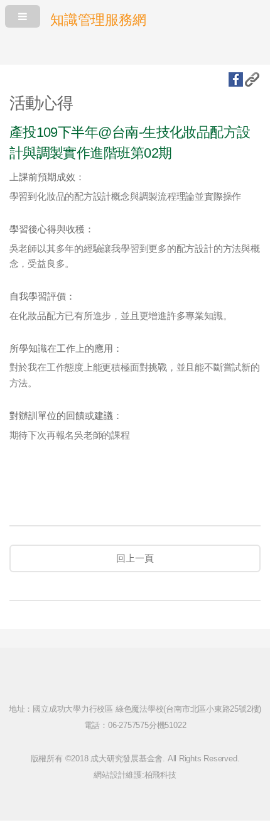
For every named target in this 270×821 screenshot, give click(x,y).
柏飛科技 (160, 775)
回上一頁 (134, 558)
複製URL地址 (252, 79)
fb (236, 79)
